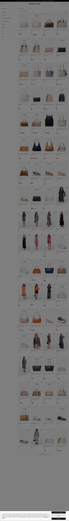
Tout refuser (58, 518)
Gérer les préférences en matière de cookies (58, 515)
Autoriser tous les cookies (58, 512)
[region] (34, 516)
